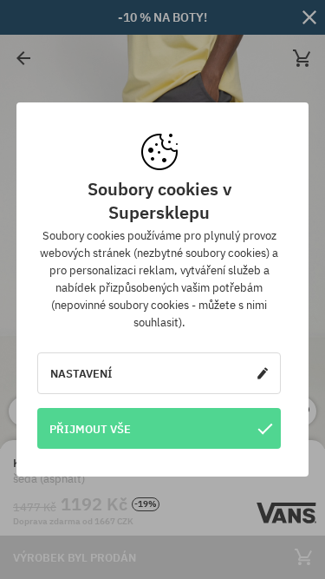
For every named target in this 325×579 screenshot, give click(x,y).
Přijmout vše (90, 429)
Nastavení (81, 373)
